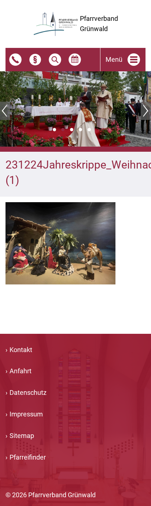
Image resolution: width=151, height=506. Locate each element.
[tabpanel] (75, 109)
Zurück (5, 111)
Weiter (146, 111)
